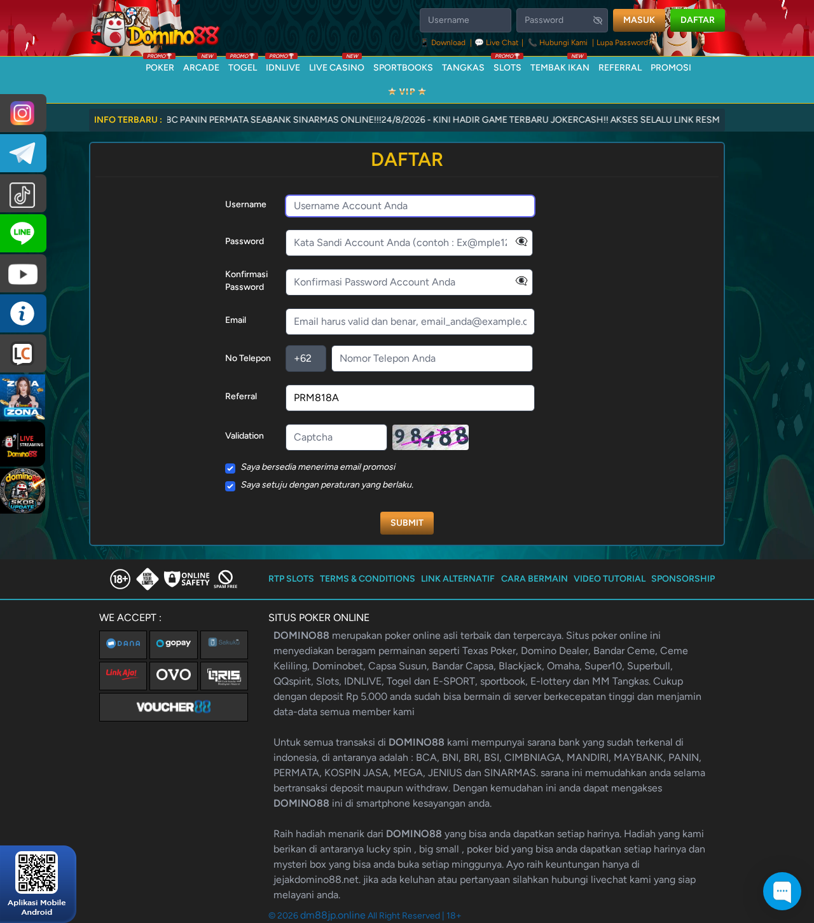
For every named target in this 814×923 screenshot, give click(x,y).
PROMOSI (671, 67)
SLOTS (507, 65)
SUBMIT (407, 522)
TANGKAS (463, 67)
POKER (160, 65)
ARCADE (201, 65)
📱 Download (443, 42)
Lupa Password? (624, 42)
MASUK (639, 20)
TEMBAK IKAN (560, 65)
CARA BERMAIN (534, 578)
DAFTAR (697, 20)
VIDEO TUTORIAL (609, 578)
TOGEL (242, 65)
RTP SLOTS (291, 578)
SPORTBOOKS (403, 67)
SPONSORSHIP (683, 578)
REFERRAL (620, 67)
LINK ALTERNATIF (458, 578)
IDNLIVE (283, 65)
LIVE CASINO (336, 65)
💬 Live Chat (496, 42)
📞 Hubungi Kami (558, 42)
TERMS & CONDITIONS (367, 578)
